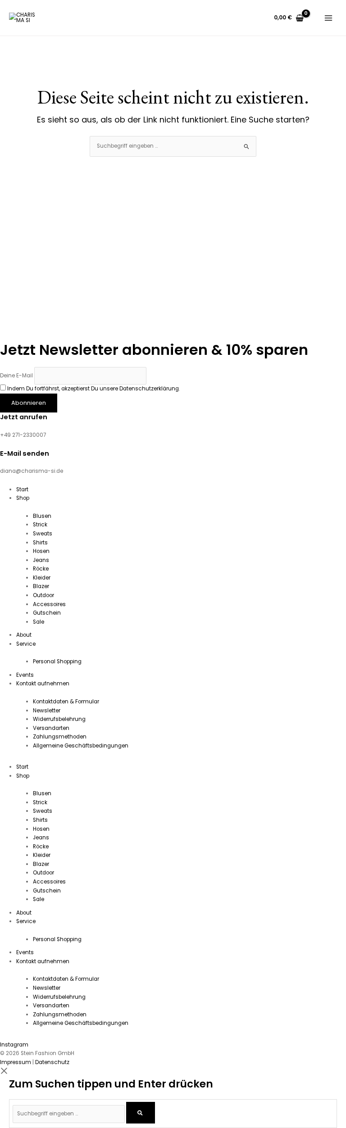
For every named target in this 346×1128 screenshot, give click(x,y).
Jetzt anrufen (23, 416)
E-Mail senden (24, 453)
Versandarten (51, 728)
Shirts (40, 542)
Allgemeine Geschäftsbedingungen (80, 745)
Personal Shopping (57, 661)
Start (22, 489)
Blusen (42, 516)
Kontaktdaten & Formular (66, 701)
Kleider (41, 577)
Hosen (41, 551)
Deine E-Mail (16, 375)
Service (26, 644)
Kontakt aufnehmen (42, 683)
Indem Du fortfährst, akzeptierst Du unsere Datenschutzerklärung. (93, 388)
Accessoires (49, 604)
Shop (22, 498)
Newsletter (46, 710)
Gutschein (47, 612)
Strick (40, 524)
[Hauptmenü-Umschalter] (328, 18)
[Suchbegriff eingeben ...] (69, 1113)
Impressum (15, 1062)
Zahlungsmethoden (59, 736)
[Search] (140, 1113)
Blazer (41, 586)
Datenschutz (52, 1062)
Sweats (42, 533)
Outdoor (43, 595)
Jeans (41, 560)
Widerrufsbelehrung (59, 719)
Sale (38, 621)
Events (25, 675)
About (24, 635)
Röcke (41, 568)
